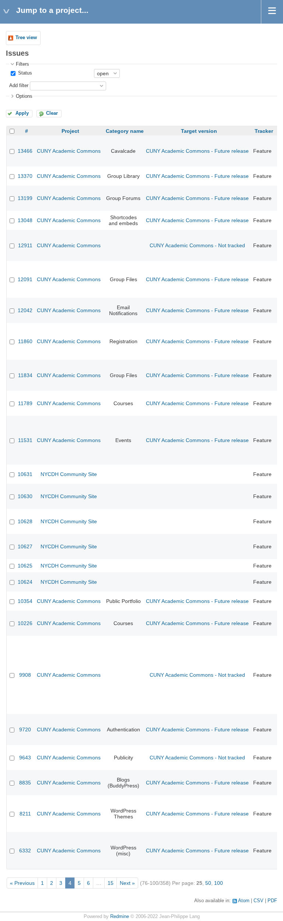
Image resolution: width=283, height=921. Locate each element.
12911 (25, 245)
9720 (25, 729)
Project (70, 131)
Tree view (26, 37)
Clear (52, 113)
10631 (25, 474)
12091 (25, 279)
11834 (25, 375)
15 (110, 883)
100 (218, 883)
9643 (25, 757)
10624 (25, 582)
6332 (25, 850)
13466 (25, 151)
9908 (25, 675)
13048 (25, 220)
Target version (199, 131)
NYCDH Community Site (69, 474)
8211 (25, 814)
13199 (25, 198)
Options (24, 96)
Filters (22, 64)
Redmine (119, 916)
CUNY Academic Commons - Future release (197, 151)
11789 (25, 403)
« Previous (22, 883)
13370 (25, 176)
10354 (25, 601)
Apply (22, 113)
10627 (25, 546)
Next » (127, 883)
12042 (25, 310)
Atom (243, 900)
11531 (25, 440)
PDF (272, 900)
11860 (25, 341)
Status (24, 73)
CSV (258, 900)
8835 (25, 783)
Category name (125, 131)
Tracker (264, 131)
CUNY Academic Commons (69, 151)
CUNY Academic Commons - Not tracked (197, 245)
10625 (25, 566)
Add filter (18, 85)
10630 (25, 496)
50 (208, 883)
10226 (25, 623)
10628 (25, 521)
